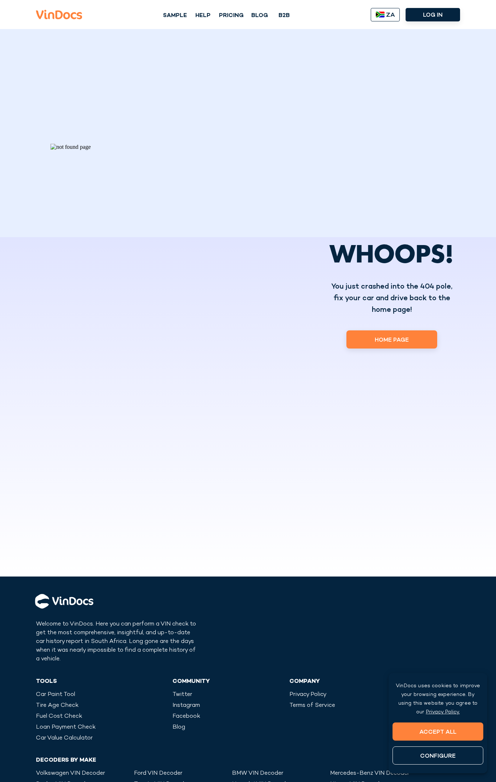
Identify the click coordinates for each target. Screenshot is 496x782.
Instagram (186, 705)
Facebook (186, 716)
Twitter (182, 694)
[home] (59, 14)
